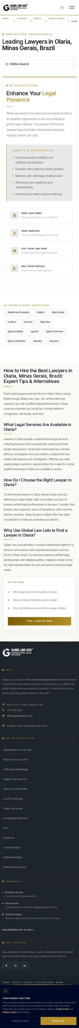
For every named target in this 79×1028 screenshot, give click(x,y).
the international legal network (42, 679)
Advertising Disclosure (14, 867)
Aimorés (37, 341)
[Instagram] (15, 966)
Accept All (58, 1021)
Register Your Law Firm (15, 779)
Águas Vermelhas (17, 341)
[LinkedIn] (25, 966)
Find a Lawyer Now (40, 621)
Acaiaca (12, 321)
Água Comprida (15, 331)
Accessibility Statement (15, 818)
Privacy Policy (9, 1012)
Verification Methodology (15, 769)
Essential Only (20, 1021)
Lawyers (22, 19)
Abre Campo (58, 312)
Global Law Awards (13, 808)
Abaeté (40, 312)
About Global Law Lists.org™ (17, 749)
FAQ (5, 828)
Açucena (28, 321)
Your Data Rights (11, 847)
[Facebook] (6, 966)
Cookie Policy (62, 1009)
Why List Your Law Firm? (15, 759)
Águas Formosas (54, 331)
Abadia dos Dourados (18, 312)
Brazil (38, 19)
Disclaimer (8, 837)
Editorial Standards (12, 857)
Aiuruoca (53, 341)
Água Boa (45, 321)
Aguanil (34, 331)
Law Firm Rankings (13, 798)
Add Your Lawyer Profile (15, 789)
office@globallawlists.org (19, 716)
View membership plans (17, 930)
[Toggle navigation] (72, 7)
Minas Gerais (57, 19)
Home (5, 19)
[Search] (62, 7)
